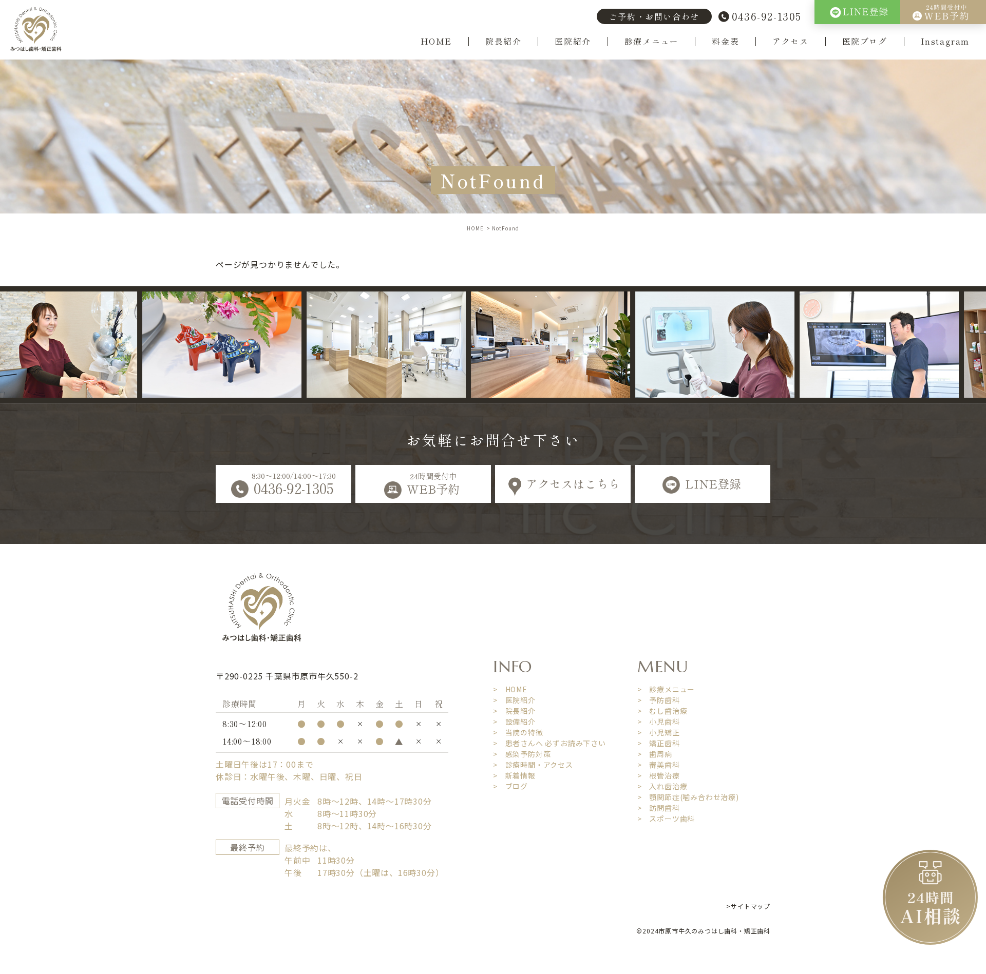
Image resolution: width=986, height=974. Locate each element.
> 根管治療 (658, 775)
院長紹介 (503, 41)
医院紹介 (573, 41)
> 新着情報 (514, 775)
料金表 (725, 41)
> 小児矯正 (658, 732)
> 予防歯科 (658, 700)
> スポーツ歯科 (666, 818)
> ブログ (510, 786)
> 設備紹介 (514, 721)
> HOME (510, 689)
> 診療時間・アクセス (533, 764)
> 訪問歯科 (658, 808)
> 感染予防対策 (522, 754)
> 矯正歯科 (658, 743)
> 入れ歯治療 (662, 786)
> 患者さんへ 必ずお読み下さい (549, 743)
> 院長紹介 (514, 711)
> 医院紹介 (514, 700)
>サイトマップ (748, 906)
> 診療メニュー (666, 689)
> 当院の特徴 (518, 732)
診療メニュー (651, 41)
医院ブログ (864, 41)
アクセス (790, 41)
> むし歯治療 (662, 711)
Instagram (945, 41)
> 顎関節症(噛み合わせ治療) (688, 797)
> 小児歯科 (658, 721)
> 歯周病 (654, 754)
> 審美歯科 (658, 764)
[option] (131, 344)
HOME (436, 41)
